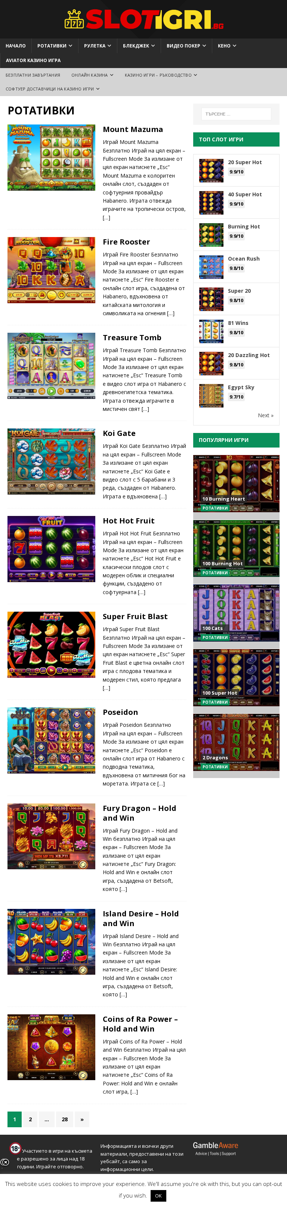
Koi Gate (119, 433)
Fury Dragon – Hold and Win (139, 813)
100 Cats (213, 628)
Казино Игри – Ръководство (158, 75)
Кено (224, 46)
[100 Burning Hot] (236, 552)
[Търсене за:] (236, 114)
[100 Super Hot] (236, 681)
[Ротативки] (51, 157)
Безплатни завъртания (33, 75)
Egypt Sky (241, 387)
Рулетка (94, 46)
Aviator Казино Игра (33, 60)
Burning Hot (244, 226)
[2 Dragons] (236, 745)
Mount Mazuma (133, 129)
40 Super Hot (245, 194)
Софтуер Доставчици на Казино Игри (50, 89)
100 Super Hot (220, 692)
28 (65, 1119)
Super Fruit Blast (135, 616)
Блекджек (136, 46)
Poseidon (120, 712)
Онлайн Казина (89, 75)
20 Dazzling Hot (249, 355)
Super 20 (239, 290)
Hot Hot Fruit (129, 521)
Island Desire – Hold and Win (141, 918)
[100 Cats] (236, 616)
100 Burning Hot (223, 563)
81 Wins (238, 322)
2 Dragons (215, 757)
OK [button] (158, 1195)
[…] (106, 217)
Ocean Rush (244, 258)
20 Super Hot (245, 162)
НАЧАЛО (16, 46)
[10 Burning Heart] (236, 487)
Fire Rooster (126, 242)
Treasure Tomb (132, 337)
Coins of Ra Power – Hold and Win (140, 1024)
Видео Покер (183, 46)
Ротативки (52, 46)
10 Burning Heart (224, 498)
